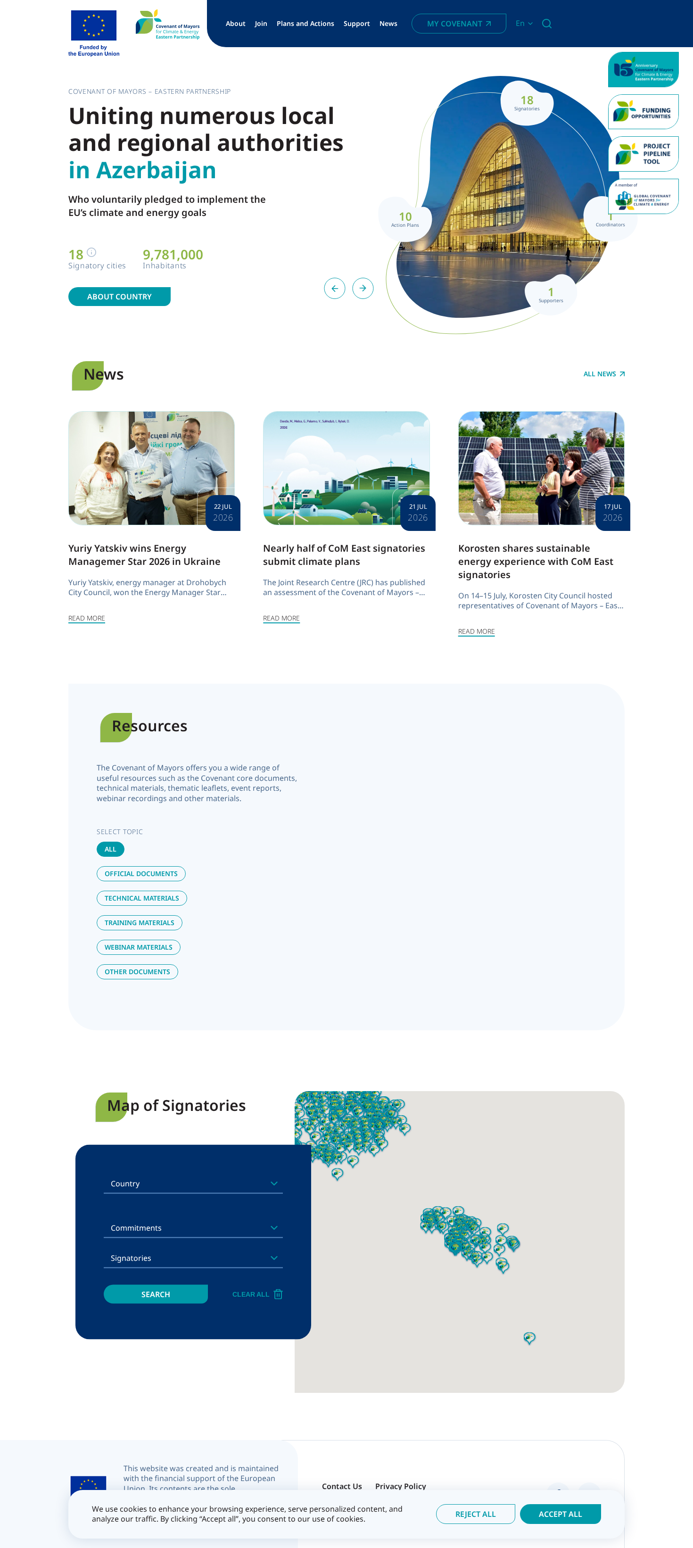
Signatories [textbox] (131, 1257)
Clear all (251, 1294)
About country (119, 296)
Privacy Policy (400, 1486)
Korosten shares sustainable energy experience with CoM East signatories (535, 561)
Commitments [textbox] (136, 1227)
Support (357, 23)
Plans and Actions (305, 23)
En (520, 23)
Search (155, 1294)
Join (261, 23)
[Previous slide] (335, 288)
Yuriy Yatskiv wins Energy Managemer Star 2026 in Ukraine (144, 555)
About (236, 23)
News (388, 23)
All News (600, 374)
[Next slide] (363, 288)
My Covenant (454, 23)
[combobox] (193, 1183)
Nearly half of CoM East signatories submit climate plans (344, 555)
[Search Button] (547, 23)
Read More (86, 617)
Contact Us (342, 1486)
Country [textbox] (125, 1183)
